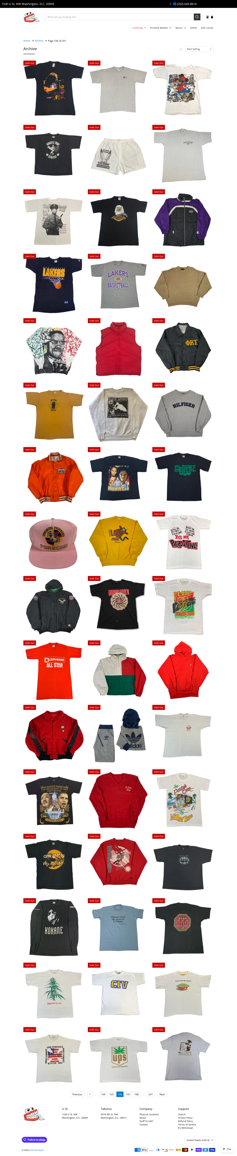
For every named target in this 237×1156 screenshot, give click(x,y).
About (142, 1117)
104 (103, 1094)
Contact (143, 1124)
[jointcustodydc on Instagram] (174, 3)
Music (179, 27)
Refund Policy (185, 1121)
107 (128, 1094)
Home (26, 40)
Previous (77, 1094)
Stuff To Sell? (146, 1121)
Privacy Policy (185, 1117)
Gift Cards (207, 27)
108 (136, 1094)
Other (193, 27)
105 (111, 1094)
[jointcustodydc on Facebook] (170, 3)
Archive (39, 40)
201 (150, 1094)
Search (182, 1114)
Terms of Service (187, 1124)
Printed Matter (159, 27)
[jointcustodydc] (32, 16)
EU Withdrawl (185, 1127)
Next (162, 1094)
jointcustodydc (36, 1150)
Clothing (137, 27)
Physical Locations (149, 1114)
